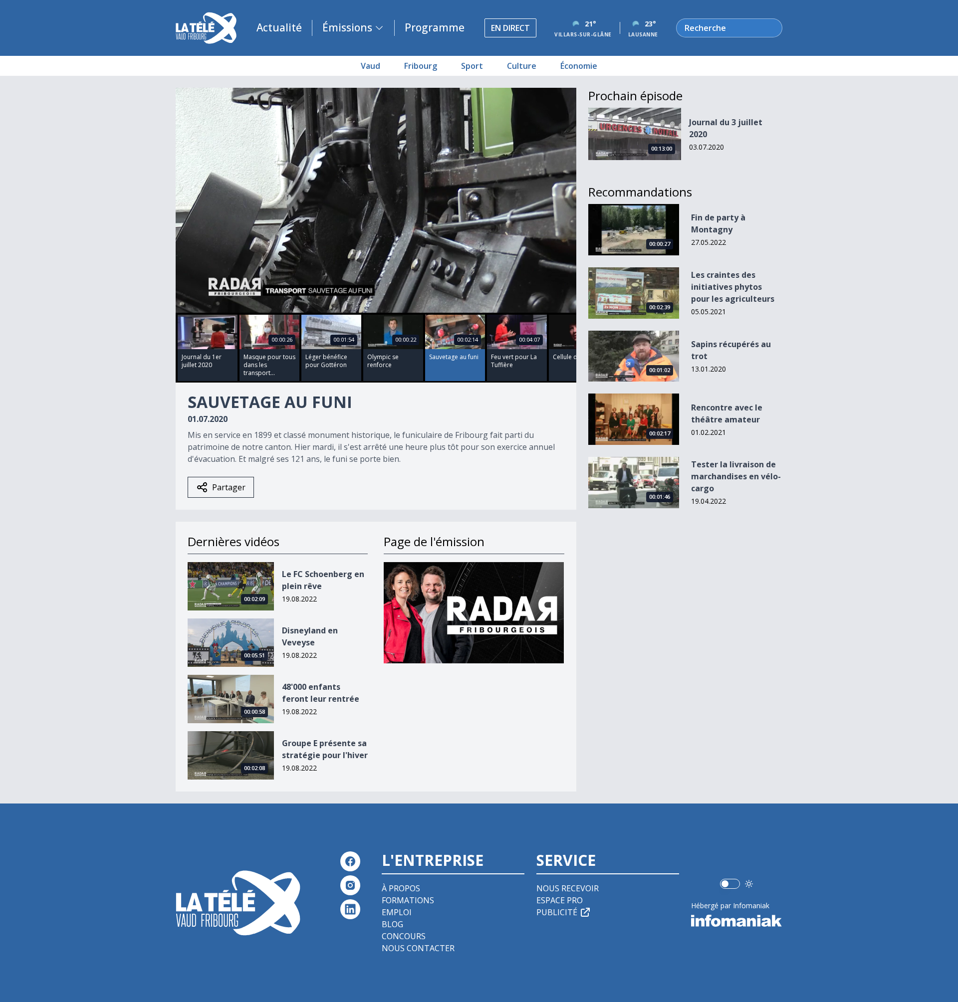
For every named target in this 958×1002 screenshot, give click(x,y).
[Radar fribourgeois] (474, 612)
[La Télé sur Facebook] (350, 861)
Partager (228, 487)
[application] (376, 200)
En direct (510, 27)
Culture (521, 65)
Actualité (279, 27)
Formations (408, 900)
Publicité (556, 912)
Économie (578, 65)
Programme (435, 27)
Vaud (370, 65)
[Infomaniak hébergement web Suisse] (736, 921)
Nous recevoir (567, 888)
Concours (404, 936)
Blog (392, 924)
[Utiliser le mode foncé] (749, 884)
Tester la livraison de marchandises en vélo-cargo (736, 476)
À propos (401, 888)
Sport (472, 65)
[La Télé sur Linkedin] (350, 909)
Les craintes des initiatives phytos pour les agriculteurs (732, 286)
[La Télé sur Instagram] (350, 885)
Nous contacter (418, 948)
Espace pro (559, 900)
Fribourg (420, 65)
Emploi (397, 912)
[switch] (730, 884)
